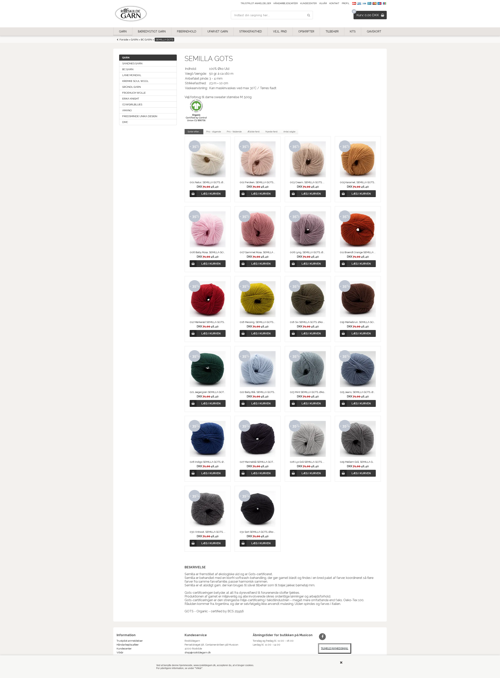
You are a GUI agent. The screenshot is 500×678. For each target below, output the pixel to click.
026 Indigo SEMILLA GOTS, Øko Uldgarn (208, 461)
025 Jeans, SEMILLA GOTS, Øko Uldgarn (358, 392)
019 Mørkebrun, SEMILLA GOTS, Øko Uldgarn (358, 322)
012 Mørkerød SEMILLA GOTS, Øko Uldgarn (208, 322)
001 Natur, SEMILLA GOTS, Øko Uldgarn (208, 182)
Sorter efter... (194, 131)
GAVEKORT (374, 31)
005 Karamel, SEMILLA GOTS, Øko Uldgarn (358, 182)
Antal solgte (289, 131)
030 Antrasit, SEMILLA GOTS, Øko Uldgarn (208, 531)
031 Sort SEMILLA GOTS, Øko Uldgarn (258, 531)
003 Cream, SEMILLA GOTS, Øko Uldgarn (308, 182)
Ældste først (253, 131)
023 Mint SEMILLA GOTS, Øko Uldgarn (308, 392)
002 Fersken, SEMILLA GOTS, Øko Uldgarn (258, 182)
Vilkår (323, 3)
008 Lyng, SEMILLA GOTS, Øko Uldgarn (308, 252)
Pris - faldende (234, 131)
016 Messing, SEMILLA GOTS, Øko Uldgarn (258, 322)
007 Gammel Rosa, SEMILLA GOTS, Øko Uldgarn (258, 252)
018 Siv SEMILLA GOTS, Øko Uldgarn (308, 322)
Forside (124, 39)
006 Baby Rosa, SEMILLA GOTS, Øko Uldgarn (208, 252)
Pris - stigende (213, 131)
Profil (345, 3)
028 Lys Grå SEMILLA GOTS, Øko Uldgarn (308, 461)
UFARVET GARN (217, 31)
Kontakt (334, 3)
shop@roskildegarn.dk (198, 652)
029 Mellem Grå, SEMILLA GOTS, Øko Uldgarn (358, 461)
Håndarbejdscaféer (285, 3)
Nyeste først (271, 131)
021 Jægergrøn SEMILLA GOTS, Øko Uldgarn (208, 392)
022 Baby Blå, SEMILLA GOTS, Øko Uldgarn (258, 392)
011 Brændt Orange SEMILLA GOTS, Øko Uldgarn (358, 252)
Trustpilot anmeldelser (256, 3)
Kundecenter (308, 3)
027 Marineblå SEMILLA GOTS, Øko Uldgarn (258, 461)
